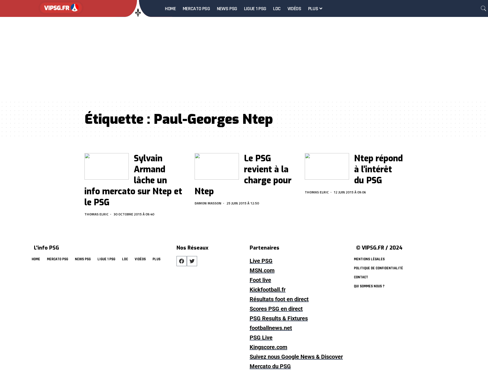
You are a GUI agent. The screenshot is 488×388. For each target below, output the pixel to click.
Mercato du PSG (270, 366)
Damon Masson (208, 203)
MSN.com (262, 270)
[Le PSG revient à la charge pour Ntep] (217, 166)
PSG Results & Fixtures (279, 318)
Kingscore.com (268, 347)
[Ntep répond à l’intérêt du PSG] (327, 166)
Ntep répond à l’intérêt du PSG (378, 169)
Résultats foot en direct (279, 299)
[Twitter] (192, 261)
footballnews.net (271, 328)
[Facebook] (182, 261)
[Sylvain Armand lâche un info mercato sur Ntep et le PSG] (106, 166)
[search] (483, 8)
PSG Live (261, 337)
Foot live (260, 280)
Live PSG (261, 260)
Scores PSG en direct (276, 308)
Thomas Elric (96, 214)
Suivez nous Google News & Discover (296, 356)
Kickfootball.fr (268, 289)
